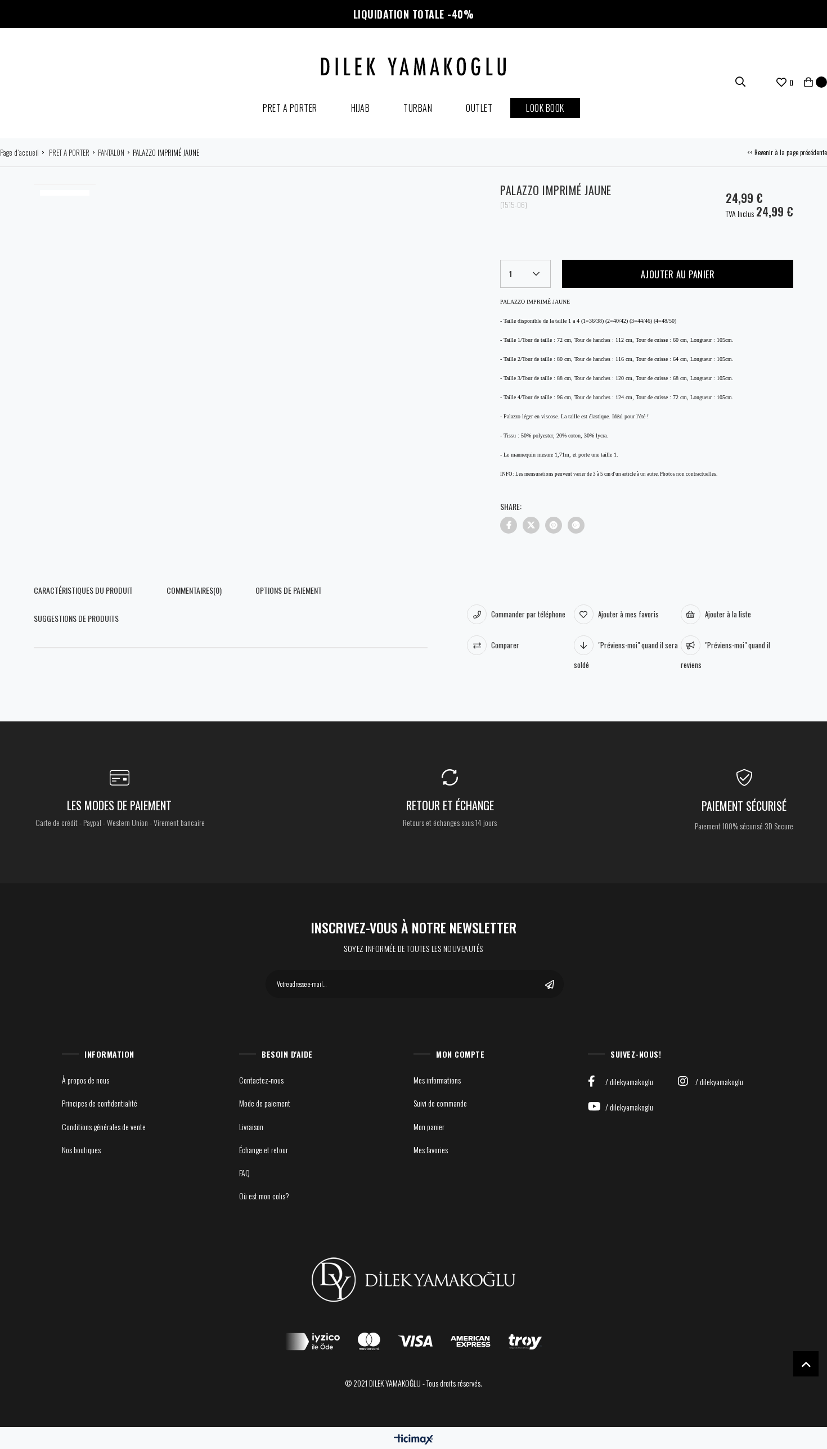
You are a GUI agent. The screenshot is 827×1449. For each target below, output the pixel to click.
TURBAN (417, 108)
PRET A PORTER (290, 108)
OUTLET (479, 108)
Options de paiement (288, 590)
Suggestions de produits (76, 618)
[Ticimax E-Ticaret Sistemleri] (413, 1439)
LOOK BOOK (545, 108)
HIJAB (360, 108)
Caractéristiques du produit (83, 590)
